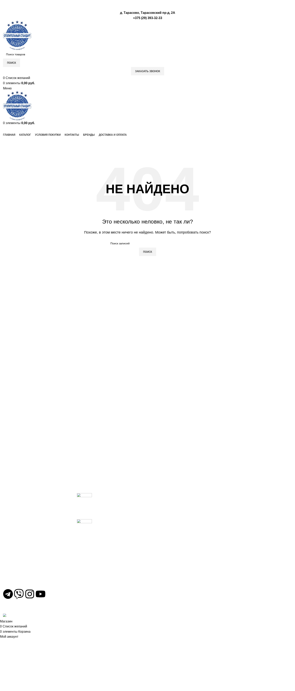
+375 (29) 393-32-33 (21, 567)
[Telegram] (8, 594)
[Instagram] (30, 594)
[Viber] (19, 594)
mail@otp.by (15, 582)
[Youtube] (41, 594)
